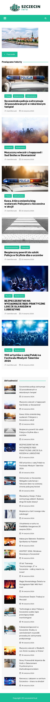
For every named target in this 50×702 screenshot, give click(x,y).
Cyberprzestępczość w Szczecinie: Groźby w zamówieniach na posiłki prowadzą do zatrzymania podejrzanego (30, 633)
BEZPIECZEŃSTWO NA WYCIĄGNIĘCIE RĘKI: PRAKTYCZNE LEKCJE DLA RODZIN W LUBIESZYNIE (24, 305)
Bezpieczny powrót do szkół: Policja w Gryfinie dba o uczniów (23, 254)
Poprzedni (11, 54)
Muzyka (8, 296)
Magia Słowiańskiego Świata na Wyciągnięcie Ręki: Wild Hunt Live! (32, 584)
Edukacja (25, 247)
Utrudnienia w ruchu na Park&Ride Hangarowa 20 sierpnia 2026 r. (30, 526)
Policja (8, 96)
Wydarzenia (18, 96)
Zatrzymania (31, 96)
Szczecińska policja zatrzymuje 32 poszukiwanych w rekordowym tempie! (25, 104)
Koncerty (9, 147)
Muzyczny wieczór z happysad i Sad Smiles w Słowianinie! (23, 154)
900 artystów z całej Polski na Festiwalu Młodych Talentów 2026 (22, 358)
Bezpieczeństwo (12, 247)
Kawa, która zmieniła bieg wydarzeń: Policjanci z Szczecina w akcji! (24, 203)
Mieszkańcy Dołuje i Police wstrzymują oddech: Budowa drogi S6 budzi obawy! (31, 499)
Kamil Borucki (12, 111)
